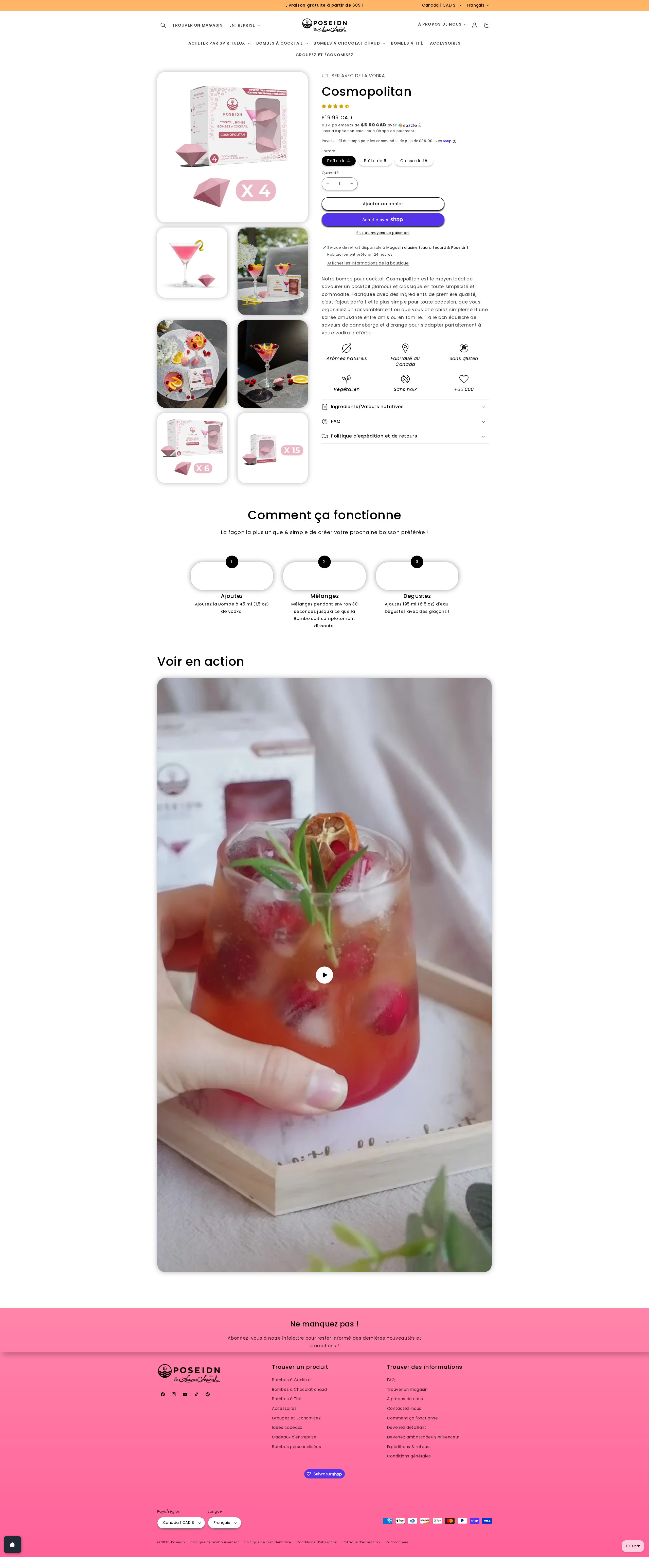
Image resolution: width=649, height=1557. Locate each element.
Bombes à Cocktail (291, 1379)
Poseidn (178, 1542)
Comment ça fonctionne (412, 1418)
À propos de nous (405, 1398)
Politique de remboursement (214, 1542)
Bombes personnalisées (296, 1446)
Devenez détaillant (406, 1427)
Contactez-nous (404, 1408)
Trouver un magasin (407, 1389)
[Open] (12, 1544)
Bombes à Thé (286, 1398)
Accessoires (284, 1408)
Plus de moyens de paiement (382, 232)
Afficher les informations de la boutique (368, 263)
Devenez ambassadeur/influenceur (423, 1437)
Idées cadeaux (287, 1427)
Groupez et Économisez (296, 1418)
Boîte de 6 (375, 160)
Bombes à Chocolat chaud (299, 1389)
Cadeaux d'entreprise (294, 1437)
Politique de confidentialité (267, 1542)
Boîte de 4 (338, 160)
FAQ (391, 1379)
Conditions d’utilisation (316, 1542)
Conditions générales (409, 1456)
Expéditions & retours (409, 1446)
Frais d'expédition (338, 130)
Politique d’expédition (361, 1542)
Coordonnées (397, 1542)
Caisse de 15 (413, 160)
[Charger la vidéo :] (324, 975)
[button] (163, 25)
